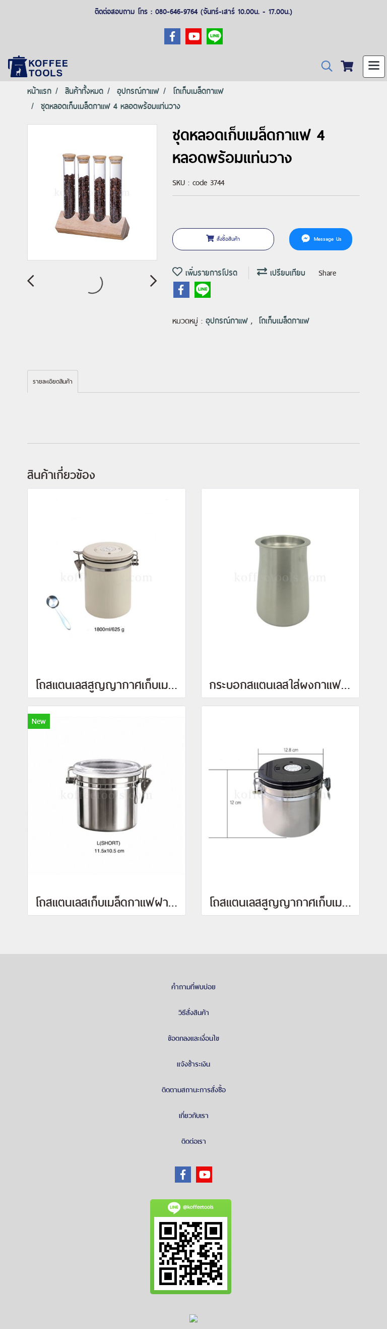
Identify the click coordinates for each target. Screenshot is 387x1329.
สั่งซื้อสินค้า (227, 238)
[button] (323, 66)
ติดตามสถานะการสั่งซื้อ (194, 1089)
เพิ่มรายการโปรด (209, 273)
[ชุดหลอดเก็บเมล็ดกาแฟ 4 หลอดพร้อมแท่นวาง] (92, 193)
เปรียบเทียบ (286, 273)
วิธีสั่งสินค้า (193, 1012)
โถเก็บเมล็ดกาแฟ (284, 320)
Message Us (326, 238)
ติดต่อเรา (193, 1141)
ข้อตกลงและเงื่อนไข (193, 1038)
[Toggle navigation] (374, 67)
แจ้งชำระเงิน (193, 1064)
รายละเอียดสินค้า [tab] (53, 382)
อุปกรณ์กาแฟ (228, 320)
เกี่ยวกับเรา (194, 1115)
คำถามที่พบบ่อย (193, 986)
